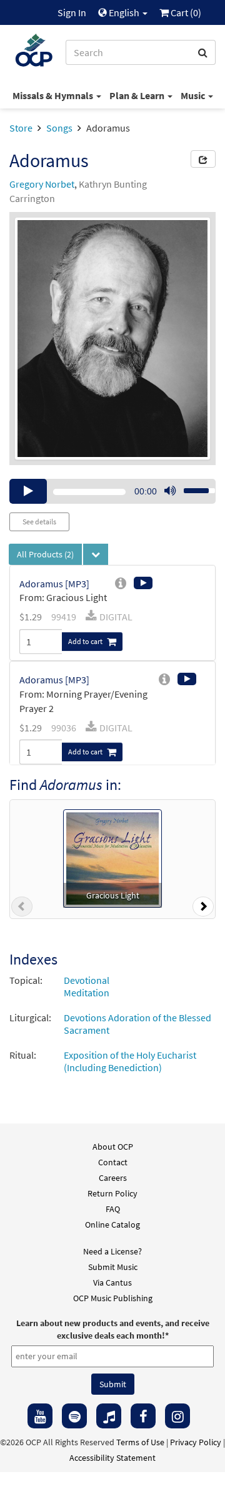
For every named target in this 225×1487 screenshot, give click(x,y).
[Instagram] (177, 1415)
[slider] (192, 487)
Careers (113, 1177)
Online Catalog (112, 1224)
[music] (108, 1415)
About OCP (112, 1146)
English (124, 12)
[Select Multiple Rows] (95, 554)
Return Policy (113, 1193)
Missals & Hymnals (53, 95)
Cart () (185, 12)
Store (20, 128)
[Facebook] (143, 1415)
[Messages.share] (203, 159)
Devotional (86, 980)
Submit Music (113, 1267)
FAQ (113, 1209)
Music (194, 95)
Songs (59, 128)
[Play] (28, 491)
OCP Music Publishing (112, 1298)
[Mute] (170, 491)
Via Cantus (112, 1282)
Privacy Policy (195, 1442)
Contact (113, 1162)
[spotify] (74, 1415)
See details (39, 521)
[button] (22, 909)
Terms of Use (140, 1442)
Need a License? (112, 1251)
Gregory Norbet (41, 184)
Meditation (86, 992)
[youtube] (40, 1415)
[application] (112, 491)
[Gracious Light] (112, 857)
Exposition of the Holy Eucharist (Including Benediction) (130, 1061)
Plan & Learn (137, 95)
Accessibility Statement (112, 1457)
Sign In (72, 12)
